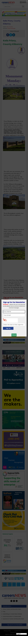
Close (14, 335)
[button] (27, 1)
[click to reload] (10, 320)
